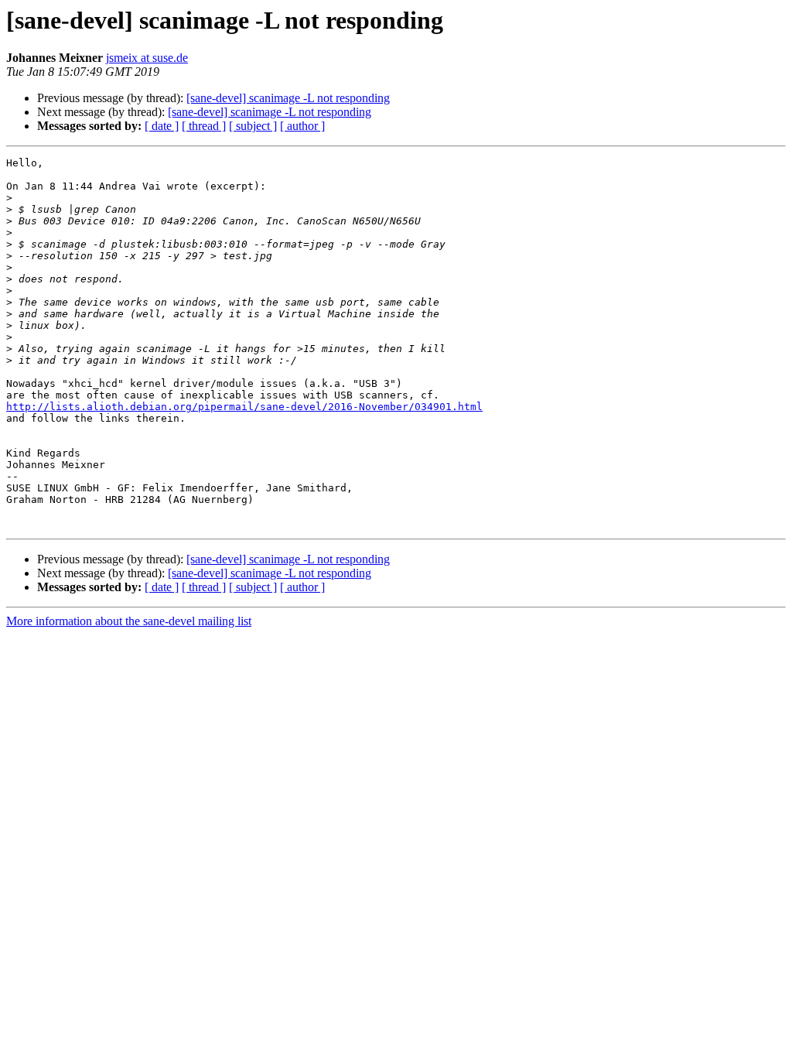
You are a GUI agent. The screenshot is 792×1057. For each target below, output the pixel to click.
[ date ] (162, 125)
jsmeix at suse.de (147, 57)
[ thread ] (204, 125)
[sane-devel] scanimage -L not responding (288, 97)
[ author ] (302, 125)
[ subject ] (253, 125)
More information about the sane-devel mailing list (128, 621)
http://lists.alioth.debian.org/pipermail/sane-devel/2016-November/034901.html (244, 406)
